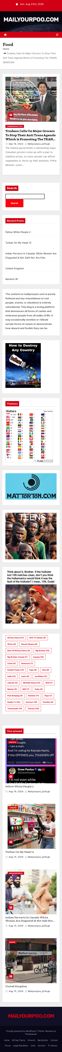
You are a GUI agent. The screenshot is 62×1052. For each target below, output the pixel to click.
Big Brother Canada (17, 657)
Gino (45, 670)
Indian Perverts (16, 873)
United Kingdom (14, 268)
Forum (8, 1045)
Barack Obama (29, 644)
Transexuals (14, 708)
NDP (25, 689)
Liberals (12, 683)
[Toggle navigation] (57, 34)
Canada (38, 657)
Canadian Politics (14, 126)
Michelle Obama (31, 683)
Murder (12, 689)
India (11, 676)
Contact (54, 1040)
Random (33, 695)
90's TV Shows (37, 638)
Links (33, 1045)
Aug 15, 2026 (16, 857)
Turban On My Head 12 (18, 242)
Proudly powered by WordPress (21, 1031)
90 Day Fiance (15, 638)
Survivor (31, 702)
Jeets (25, 676)
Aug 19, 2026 (16, 791)
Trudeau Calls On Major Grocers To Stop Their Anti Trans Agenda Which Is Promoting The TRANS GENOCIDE (30, 137)
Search (12, 188)
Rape (48, 695)
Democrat (27, 663)
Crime (11, 663)
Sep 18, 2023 (16, 144)
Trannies (48, 702)
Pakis (39, 689)
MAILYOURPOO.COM (31, 19)
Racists (12, 742)
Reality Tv (13, 702)
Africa (11, 644)
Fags (33, 670)
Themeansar (30, 1034)
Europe (12, 942)
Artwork (31, 1040)
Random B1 (11, 279)
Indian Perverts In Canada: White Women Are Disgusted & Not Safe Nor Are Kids (29, 921)
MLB (49, 683)
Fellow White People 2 (18, 232)
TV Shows (52, 1045)
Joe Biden (41, 676)
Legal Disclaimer (20, 1045)
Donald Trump (15, 670)
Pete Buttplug (15, 695)
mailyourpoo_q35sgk (38, 144)
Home (6, 48)
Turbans (33, 708)
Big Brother (43, 650)
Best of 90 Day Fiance (18, 650)
